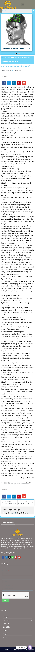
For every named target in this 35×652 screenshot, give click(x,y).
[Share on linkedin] (14, 83)
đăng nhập (13, 513)
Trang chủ (6, 617)
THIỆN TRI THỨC (18, 649)
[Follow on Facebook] (3, 557)
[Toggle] (31, 620)
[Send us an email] (9, 557)
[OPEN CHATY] (30, 647)
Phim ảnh (6, 630)
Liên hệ (5, 637)
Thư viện (6, 620)
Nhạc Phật (6, 627)
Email (4, 578)
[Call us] (12, 557)
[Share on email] (24, 83)
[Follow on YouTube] (19, 557)
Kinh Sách (6, 623)
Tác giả (5, 634)
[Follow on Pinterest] (15, 557)
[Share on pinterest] (19, 83)
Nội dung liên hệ (7, 585)
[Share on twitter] (9, 83)
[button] (22, 4)
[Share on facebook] (4, 83)
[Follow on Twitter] (6, 557)
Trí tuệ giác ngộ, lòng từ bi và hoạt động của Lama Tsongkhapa (20, 49)
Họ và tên (5, 570)
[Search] (33, 11)
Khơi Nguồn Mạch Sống (11, 62)
